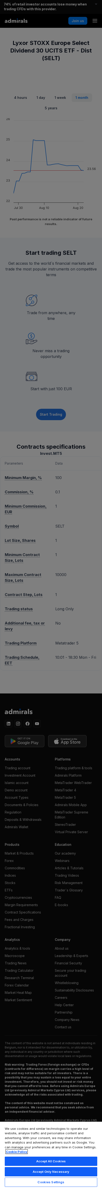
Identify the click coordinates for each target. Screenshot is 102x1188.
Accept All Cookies (51, 1161)
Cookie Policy (16, 1152)
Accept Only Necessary (51, 1172)
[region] (51, 1154)
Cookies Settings (50, 1182)
